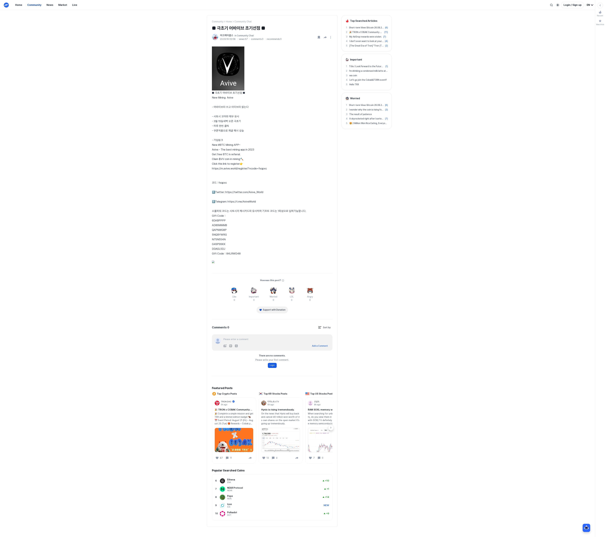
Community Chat (243, 21)
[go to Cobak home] (6, 5)
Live (74, 4)
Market (62, 4)
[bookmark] (319, 37)
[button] (325, 37)
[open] (331, 37)
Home (18, 4)
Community (34, 4)
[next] (331, 427)
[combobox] (590, 5)
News (49, 4)
